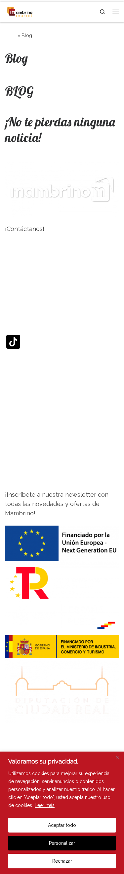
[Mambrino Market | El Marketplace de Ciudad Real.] (20, 11)
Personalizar (62, 843)
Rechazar (62, 861)
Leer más (45, 805)
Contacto (18, 477)
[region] (62, 813)
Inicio (10, 35)
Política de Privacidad (35, 735)
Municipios (20, 427)
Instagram (19, 282)
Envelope (18, 394)
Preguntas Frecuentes (36, 444)
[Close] (117, 757)
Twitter (15, 310)
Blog (11, 461)
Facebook (19, 254)
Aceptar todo (62, 825)
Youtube (16, 366)
